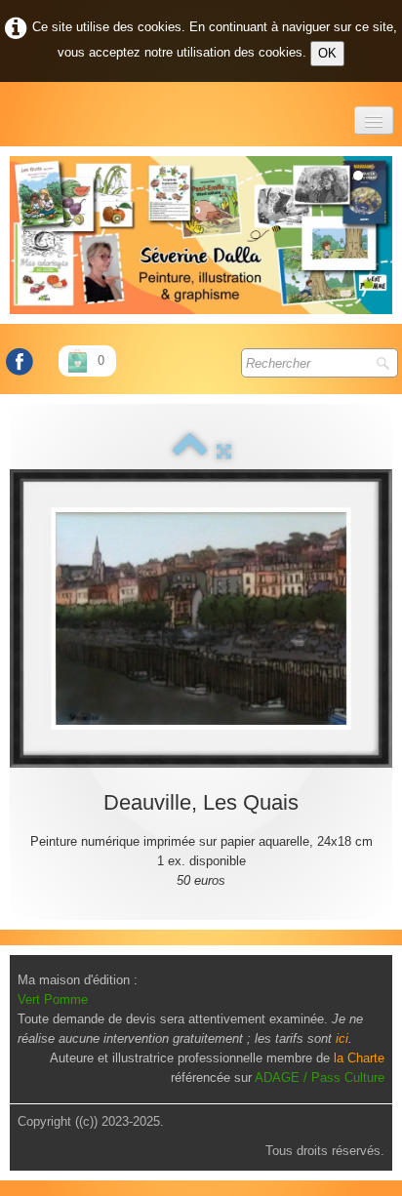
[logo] (11, 111)
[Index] (190, 451)
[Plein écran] (224, 451)
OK (327, 53)
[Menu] (373, 120)
